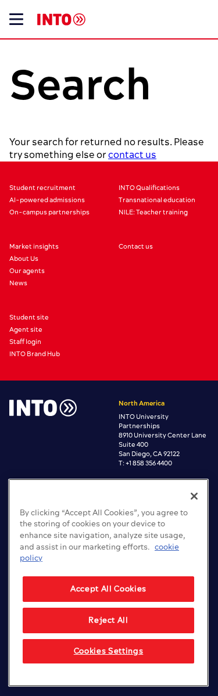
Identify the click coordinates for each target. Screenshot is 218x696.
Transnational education (157, 200)
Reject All (108, 620)
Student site (29, 317)
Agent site (25, 329)
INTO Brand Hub (34, 354)
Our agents (27, 271)
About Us (23, 258)
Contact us (136, 246)
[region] (108, 583)
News (18, 283)
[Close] (194, 496)
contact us (132, 155)
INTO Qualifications (149, 188)
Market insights (34, 246)
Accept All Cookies (108, 589)
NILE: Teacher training (153, 212)
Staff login (25, 342)
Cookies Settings (109, 651)
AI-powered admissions (47, 200)
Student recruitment (42, 188)
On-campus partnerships (49, 212)
